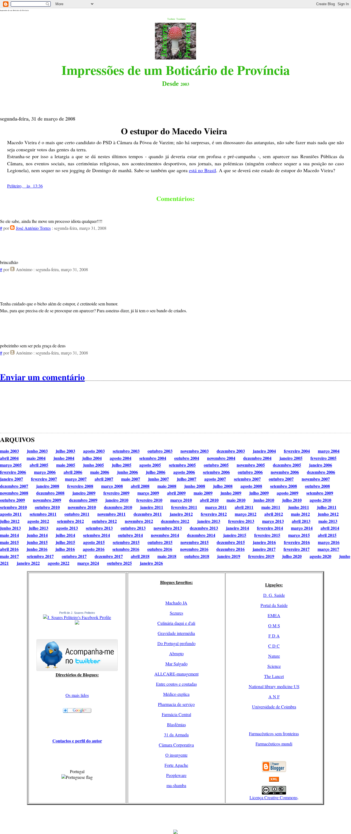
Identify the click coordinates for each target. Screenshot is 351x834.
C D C (274, 646)
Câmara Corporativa (176, 745)
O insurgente (176, 755)
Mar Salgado (176, 663)
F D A (274, 636)
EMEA (274, 615)
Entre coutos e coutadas (176, 684)
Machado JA (176, 603)
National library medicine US (274, 686)
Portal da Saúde (274, 605)
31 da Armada (176, 734)
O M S (274, 625)
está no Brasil (202, 170)
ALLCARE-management (176, 674)
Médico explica (176, 694)
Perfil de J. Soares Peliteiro (77, 612)
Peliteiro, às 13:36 (25, 186)
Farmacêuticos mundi (274, 744)
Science (274, 666)
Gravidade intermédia (176, 633)
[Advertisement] (175, 817)
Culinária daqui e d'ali (176, 623)
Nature (274, 656)
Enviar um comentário (42, 376)
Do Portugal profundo (176, 643)
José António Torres (33, 228)
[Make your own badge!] (77, 623)
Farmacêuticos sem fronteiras (274, 733)
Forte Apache (176, 765)
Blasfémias (176, 724)
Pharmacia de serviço (176, 704)
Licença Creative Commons (274, 797)
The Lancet (274, 676)
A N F (274, 696)
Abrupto (176, 653)
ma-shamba (176, 785)
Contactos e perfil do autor (77, 740)
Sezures (176, 613)
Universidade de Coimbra (274, 707)
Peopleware (176, 775)
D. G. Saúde (274, 595)
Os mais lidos (77, 695)
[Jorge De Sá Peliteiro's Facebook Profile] (77, 617)
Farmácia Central (176, 714)
